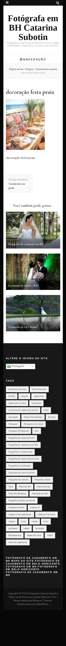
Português (17, 366)
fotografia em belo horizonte (21, 472)
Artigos (29, 69)
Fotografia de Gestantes (19, 465)
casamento (39, 396)
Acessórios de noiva (17, 389)
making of (34, 507)
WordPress (42, 604)
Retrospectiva (14, 535)
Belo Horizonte (39, 389)
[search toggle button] (57, 3)
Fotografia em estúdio (18, 479)
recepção (39, 528)
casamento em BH (17, 403)
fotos (10, 486)
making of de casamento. (20, 514)
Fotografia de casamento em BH (25, 244)
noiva (23, 521)
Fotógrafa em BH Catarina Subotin (33, 27)
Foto (36, 431)
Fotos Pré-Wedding (17, 493)
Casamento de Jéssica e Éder (23, 285)
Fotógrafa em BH (40, 493)
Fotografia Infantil (42, 479)
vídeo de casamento (17, 542)
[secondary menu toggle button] (7, 2)
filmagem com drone (33, 424)
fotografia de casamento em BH (23, 445)
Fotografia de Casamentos (20, 451)
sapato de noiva (34, 535)
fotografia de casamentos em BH (23, 458)
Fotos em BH (25, 486)
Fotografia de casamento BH (21, 438)
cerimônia (36, 403)
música (11, 521)
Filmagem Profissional (18, 431)
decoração (13, 417)
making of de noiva (46, 514)
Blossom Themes (42, 600)
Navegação (34, 59)
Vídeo (50, 535)
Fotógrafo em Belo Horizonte (21, 500)
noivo (45, 521)
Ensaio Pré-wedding (33, 417)
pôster (26, 528)
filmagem (13, 424)
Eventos (52, 417)
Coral (46, 410)
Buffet (11, 396)
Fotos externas (43, 486)
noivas (34, 521)
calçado (24, 396)
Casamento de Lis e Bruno (22, 326)
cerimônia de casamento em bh (23, 410)
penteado (12, 528)
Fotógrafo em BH (16, 507)
